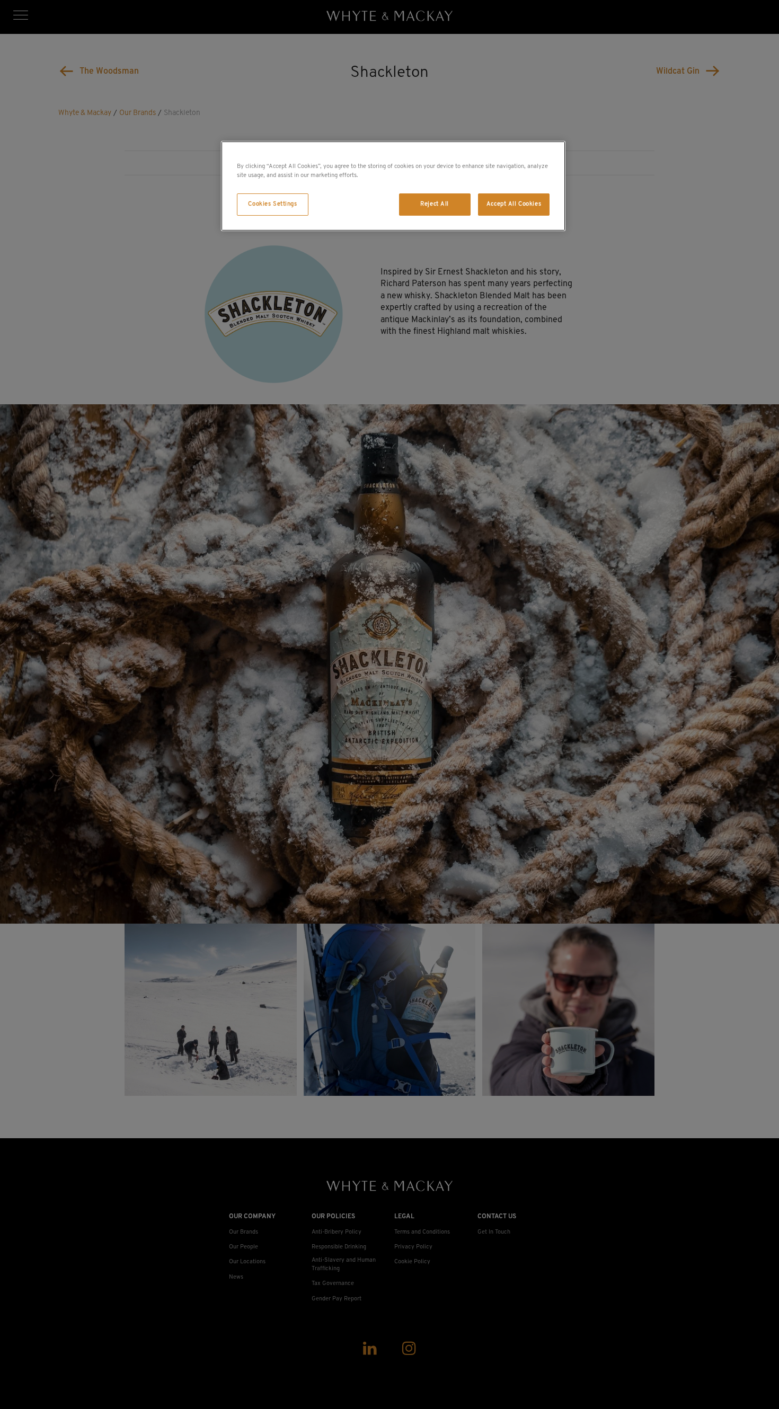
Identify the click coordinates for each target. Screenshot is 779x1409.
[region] (393, 186)
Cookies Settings (272, 204)
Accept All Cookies (513, 204)
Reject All (434, 204)
